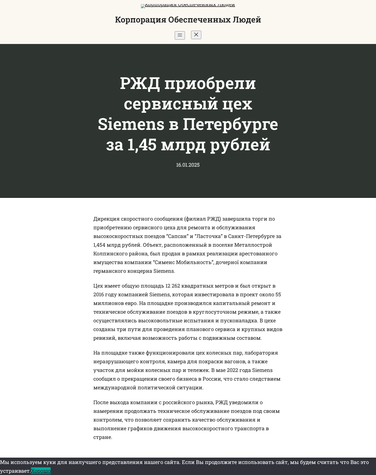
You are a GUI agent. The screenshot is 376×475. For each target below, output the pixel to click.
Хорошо (41, 470)
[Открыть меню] (180, 35)
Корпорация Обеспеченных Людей (188, 19)
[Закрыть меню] (196, 35)
